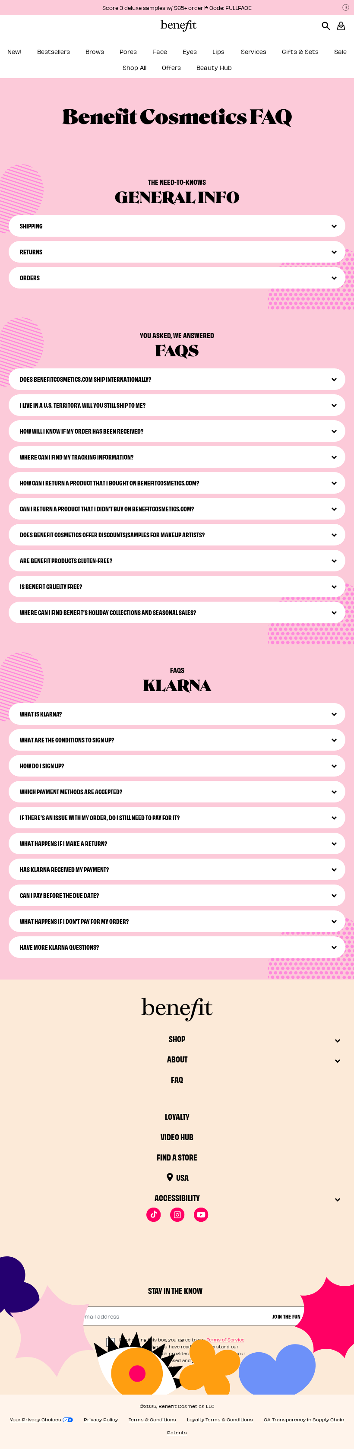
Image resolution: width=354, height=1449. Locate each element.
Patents (177, 1432)
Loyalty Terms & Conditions (220, 1419)
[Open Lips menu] (231, 54)
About (177, 1059)
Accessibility (177, 1197)
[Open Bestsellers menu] (76, 54)
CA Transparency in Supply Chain (304, 1419)
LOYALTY (177, 1116)
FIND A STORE (177, 1157)
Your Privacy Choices (35, 1419)
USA (182, 1177)
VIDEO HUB (177, 1136)
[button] (341, 26)
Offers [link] (171, 67)
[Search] (329, 26)
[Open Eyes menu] (203, 54)
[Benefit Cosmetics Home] (177, 26)
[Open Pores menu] (143, 54)
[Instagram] (177, 1215)
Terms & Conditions (152, 1419)
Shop (177, 1038)
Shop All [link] (134, 67)
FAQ (177, 1079)
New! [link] (14, 51)
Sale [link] (340, 51)
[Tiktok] (153, 1215)
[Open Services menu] (272, 54)
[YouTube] (201, 1215)
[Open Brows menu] (110, 54)
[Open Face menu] (173, 54)
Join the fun (286, 1316)
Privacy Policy (101, 1419)
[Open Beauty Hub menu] (237, 70)
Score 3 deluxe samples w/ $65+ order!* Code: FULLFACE (177, 7)
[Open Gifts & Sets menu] (324, 54)
